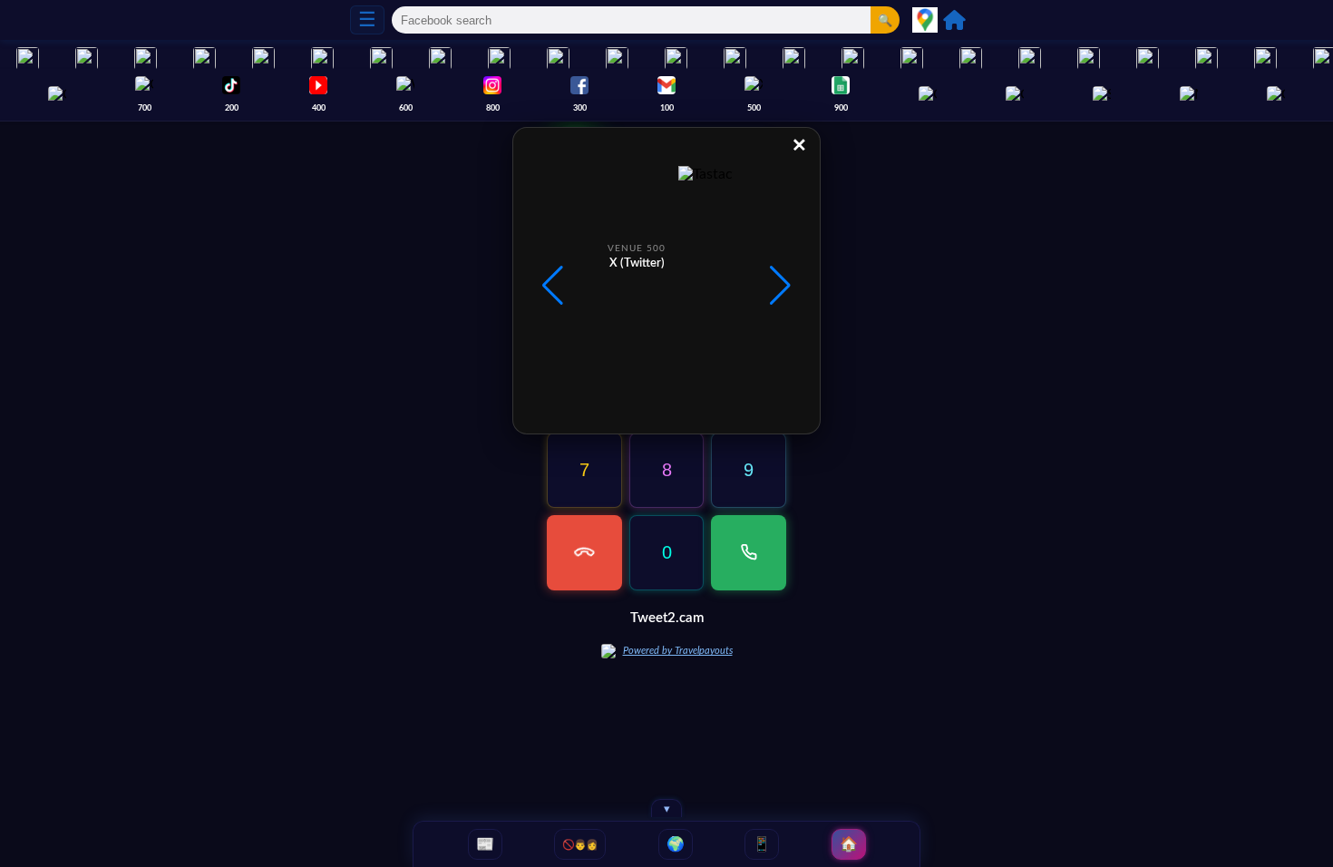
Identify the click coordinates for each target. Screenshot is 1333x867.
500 (754, 108)
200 (231, 108)
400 (319, 108)
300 (580, 108)
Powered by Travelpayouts (678, 651)
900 (841, 108)
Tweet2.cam (667, 618)
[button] (780, 286)
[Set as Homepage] (954, 20)
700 (144, 108)
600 (406, 108)
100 (667, 108)
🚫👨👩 (580, 844)
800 (493, 108)
